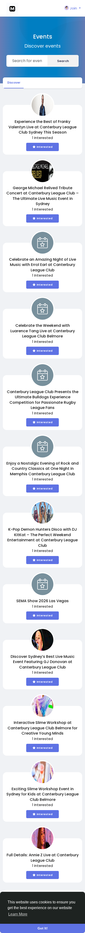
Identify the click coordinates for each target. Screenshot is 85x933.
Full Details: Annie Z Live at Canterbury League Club (43, 857)
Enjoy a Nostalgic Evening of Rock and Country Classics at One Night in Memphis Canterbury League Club (42, 469)
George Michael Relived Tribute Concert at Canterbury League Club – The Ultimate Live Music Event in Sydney (42, 196)
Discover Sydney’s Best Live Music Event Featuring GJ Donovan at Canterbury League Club (43, 662)
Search (63, 61)
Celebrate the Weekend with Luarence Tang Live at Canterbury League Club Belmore (42, 331)
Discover (13, 83)
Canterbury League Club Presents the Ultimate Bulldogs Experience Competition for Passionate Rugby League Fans (42, 400)
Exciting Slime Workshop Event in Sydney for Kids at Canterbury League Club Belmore (42, 794)
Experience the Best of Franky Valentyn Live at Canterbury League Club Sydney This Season (42, 127)
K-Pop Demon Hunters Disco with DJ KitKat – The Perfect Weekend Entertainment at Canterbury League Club (42, 537)
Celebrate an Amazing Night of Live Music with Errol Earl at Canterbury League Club (42, 265)
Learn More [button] (17, 914)
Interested (44, 147)
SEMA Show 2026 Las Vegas (42, 601)
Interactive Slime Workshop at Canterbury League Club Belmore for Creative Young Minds (42, 728)
